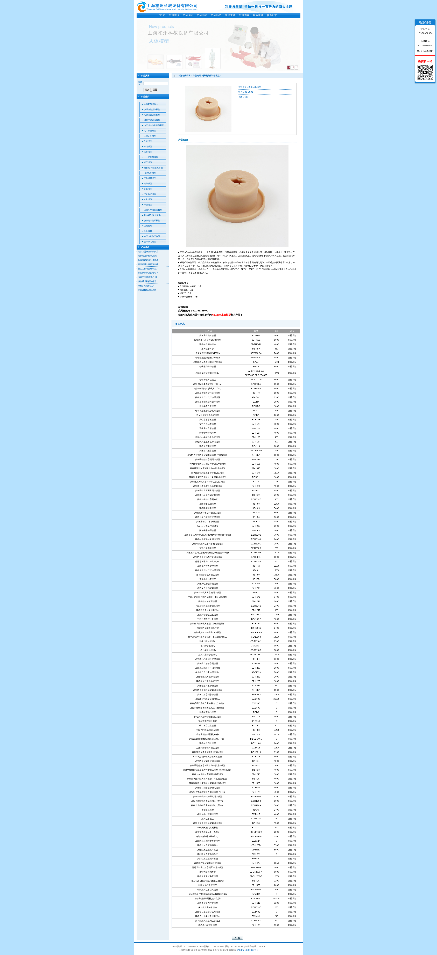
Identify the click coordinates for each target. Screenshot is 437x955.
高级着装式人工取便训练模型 (207, 592)
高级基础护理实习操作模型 (207, 393)
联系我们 (272, 15)
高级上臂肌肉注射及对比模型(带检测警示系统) (207, 552)
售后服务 (258, 15)
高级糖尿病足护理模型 (207, 685)
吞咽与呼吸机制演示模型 (207, 730)
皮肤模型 (148, 199)
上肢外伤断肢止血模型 (207, 615)
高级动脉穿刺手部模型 (207, 694)
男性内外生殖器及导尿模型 (207, 437)
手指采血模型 (207, 810)
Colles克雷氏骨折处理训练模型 (207, 756)
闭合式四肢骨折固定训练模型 (207, 717)
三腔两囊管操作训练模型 (207, 748)
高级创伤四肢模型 (207, 743)
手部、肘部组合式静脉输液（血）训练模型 (207, 597)
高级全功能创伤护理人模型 (207, 787)
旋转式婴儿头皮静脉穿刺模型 (207, 340)
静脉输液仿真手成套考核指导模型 (207, 752)
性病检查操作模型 (207, 712)
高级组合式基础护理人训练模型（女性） (207, 792)
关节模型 (148, 152)
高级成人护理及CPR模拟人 (207, 699)
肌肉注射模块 (207, 819)
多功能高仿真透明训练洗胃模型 (207, 362)
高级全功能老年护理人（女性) (207, 388)
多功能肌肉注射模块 (207, 907)
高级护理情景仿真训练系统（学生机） (207, 703)
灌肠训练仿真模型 (207, 579)
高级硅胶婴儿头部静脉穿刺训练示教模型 (207, 783)
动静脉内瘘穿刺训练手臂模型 (207, 863)
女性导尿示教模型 (207, 424)
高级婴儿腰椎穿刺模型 (207, 663)
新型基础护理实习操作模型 (207, 402)
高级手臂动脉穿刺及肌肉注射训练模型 (207, 468)
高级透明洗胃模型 (207, 335)
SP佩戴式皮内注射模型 (207, 827)
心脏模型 (148, 189)
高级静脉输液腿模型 (207, 601)
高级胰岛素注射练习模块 (207, 610)
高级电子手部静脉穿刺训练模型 (207, 690)
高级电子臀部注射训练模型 (207, 539)
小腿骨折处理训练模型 (207, 814)
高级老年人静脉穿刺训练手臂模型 (207, 774)
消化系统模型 (150, 173)
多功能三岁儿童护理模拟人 (207, 672)
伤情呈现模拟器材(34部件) (207, 353)
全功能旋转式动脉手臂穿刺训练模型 (207, 473)
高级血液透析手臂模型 (207, 876)
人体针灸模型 (150, 136)
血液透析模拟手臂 (207, 872)
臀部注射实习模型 (207, 548)
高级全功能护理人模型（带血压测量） (207, 623)
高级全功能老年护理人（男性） (207, 384)
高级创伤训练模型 (207, 446)
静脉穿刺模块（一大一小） (207, 561)
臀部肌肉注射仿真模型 (207, 889)
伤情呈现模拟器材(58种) (207, 734)
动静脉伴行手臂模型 (207, 885)
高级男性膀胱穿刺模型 (207, 583)
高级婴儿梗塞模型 (207, 450)
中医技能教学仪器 (152, 236)
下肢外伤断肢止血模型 (207, 619)
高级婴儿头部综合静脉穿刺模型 (207, 486)
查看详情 (292, 335)
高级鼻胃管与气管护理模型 (207, 397)
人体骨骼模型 (150, 130)
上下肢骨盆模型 (151, 157)
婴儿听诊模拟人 (207, 646)
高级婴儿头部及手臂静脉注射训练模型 (207, 481)
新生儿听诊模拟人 (207, 641)
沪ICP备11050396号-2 (247, 950)
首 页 (162, 15)
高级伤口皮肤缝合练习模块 (207, 912)
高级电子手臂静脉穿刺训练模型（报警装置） (207, 455)
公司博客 (244, 15)
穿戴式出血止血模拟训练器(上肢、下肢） (207, 739)
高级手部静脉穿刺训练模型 (207, 459)
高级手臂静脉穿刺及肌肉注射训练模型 (207, 765)
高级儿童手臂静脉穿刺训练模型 (207, 823)
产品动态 (216, 15)
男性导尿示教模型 (207, 419)
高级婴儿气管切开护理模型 (207, 659)
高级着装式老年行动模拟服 (207, 668)
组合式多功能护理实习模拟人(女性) (208, 881)
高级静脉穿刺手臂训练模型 (207, 761)
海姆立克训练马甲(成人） (207, 836)
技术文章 (230, 15)
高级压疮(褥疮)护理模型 (207, 526)
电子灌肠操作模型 (207, 366)
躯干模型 (148, 162)
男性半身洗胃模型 (207, 406)
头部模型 (148, 183)
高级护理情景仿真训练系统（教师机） (207, 708)
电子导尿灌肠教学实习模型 (207, 411)
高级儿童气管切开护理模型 (207, 517)
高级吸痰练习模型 (207, 508)
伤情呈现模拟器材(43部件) (207, 357)
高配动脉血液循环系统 (207, 858)
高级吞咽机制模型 (207, 504)
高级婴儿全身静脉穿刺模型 (207, 495)
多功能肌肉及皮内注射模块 (207, 921)
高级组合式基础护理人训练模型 (207, 796)
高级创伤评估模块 (207, 344)
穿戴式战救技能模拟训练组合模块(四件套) (207, 894)
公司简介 (174, 15)
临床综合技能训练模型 (154, 125)
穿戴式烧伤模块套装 (207, 721)
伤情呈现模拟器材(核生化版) (208, 898)
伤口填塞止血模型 (207, 725)
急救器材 (148, 231)
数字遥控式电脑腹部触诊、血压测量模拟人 (207, 637)
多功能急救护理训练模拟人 (207, 373)
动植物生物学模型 (152, 220)
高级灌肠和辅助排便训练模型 (207, 513)
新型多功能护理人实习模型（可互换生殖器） (207, 779)
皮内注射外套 (207, 349)
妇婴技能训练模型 (152, 120)
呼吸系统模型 (150, 194)
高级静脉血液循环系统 (207, 850)
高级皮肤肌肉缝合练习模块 (207, 916)
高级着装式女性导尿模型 (207, 681)
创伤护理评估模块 (207, 379)
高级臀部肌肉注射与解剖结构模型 (207, 544)
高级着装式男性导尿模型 (207, 677)
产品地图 (202, 15)
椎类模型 (148, 146)
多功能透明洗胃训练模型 (207, 575)
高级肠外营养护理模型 (207, 566)
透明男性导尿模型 (207, 428)
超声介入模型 (150, 241)
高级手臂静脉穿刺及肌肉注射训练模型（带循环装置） (207, 770)
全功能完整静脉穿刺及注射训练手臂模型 (207, 464)
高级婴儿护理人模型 (207, 925)
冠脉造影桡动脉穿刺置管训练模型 (207, 867)
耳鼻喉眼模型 (150, 178)
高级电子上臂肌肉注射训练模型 (207, 557)
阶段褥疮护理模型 (207, 530)
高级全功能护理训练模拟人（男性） (207, 805)
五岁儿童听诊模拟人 (207, 654)
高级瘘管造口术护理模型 (207, 521)
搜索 (147, 89)
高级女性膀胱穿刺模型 (207, 588)
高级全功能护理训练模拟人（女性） (207, 801)
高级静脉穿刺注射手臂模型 (207, 841)
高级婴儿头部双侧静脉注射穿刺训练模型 (207, 477)
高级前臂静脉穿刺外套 (207, 499)
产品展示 (188, 15)
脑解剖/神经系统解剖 (153, 167)
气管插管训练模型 (152, 115)
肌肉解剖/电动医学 (152, 215)
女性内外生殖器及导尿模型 (207, 442)
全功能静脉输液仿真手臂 (207, 628)
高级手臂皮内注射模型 (207, 903)
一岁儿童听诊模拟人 (207, 650)
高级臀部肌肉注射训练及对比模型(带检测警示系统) (207, 535)
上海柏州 (148, 226)
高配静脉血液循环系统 (207, 854)
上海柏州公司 (184, 75)
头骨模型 (148, 141)
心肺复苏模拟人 (151, 104)
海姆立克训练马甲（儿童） (207, 832)
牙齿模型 (148, 204)
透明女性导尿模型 (207, 433)
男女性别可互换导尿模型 (207, 415)
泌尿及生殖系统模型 (153, 210)
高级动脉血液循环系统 (207, 845)
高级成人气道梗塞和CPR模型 (207, 632)
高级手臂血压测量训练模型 (207, 490)
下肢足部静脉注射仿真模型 (207, 606)
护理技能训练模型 (152, 109)
